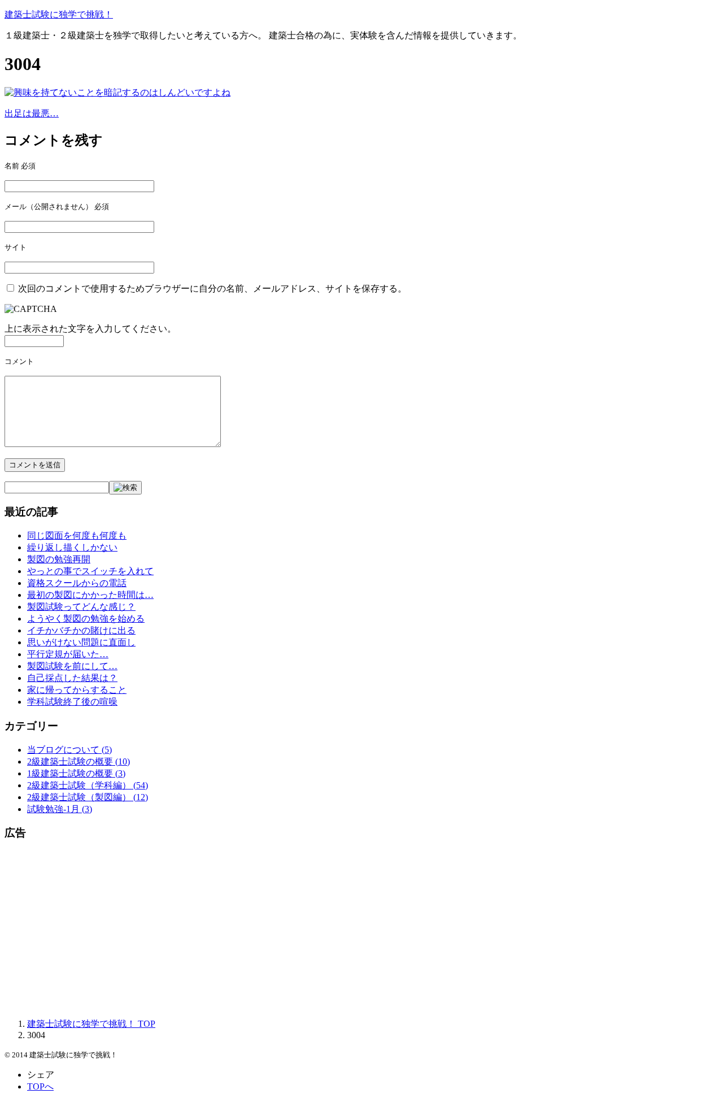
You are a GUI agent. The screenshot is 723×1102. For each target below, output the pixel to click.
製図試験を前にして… (72, 666)
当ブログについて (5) (69, 749)
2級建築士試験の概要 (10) (78, 761)
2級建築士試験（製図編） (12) (87, 797)
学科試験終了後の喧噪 (72, 701)
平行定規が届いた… (67, 654)
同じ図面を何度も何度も (77, 535)
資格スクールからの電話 (77, 583)
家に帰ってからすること (77, 690)
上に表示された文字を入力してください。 (90, 328)
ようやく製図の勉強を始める (86, 618)
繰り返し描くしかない (72, 547)
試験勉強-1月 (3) (59, 809)
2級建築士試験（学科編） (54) (87, 785)
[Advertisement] (343, 930)
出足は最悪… (32, 113)
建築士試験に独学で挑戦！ (59, 14)
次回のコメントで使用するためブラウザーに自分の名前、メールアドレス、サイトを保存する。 (212, 288)
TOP (91, 1024)
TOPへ (40, 1086)
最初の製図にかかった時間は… (90, 595)
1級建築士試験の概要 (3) (76, 773)
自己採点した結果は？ (72, 678)
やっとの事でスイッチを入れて (90, 571)
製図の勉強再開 (58, 559)
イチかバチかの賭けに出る (81, 630)
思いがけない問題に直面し (81, 642)
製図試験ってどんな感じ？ (81, 606)
